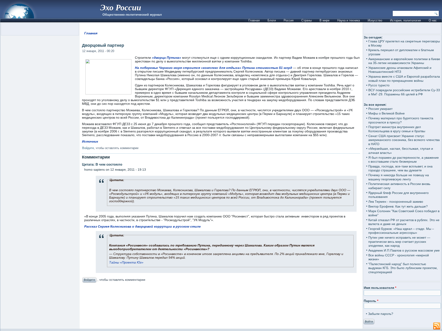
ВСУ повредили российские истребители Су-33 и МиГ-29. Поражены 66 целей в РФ (404, 92)
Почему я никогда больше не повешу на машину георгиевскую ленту (398, 177)
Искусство (375, 20)
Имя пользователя (380, 288)
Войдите (88, 148)
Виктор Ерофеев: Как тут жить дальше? (398, 206)
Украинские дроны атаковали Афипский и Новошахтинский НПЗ (399, 70)
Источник (90, 141)
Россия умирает (380, 109)
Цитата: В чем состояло (102, 164)
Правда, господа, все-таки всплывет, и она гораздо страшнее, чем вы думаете (400, 168)
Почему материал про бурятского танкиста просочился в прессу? (400, 120)
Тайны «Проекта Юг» (126, 262)
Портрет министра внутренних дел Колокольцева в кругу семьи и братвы (396, 129)
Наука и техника (348, 20)
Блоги (272, 20)
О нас (433, 20)
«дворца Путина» (166, 57)
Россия (289, 20)
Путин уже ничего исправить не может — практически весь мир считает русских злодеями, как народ (399, 241)
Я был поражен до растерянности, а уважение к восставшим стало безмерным (403, 160)
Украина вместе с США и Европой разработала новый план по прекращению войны (404, 78)
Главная (254, 20)
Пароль (371, 301)
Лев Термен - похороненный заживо (395, 201)
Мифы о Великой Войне (386, 113)
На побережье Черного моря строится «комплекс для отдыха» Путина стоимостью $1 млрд (213, 68)
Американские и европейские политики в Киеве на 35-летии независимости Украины (404, 61)
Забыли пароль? (380, 314)
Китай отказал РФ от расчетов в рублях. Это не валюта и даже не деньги (403, 222)
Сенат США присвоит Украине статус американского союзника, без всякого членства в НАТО (404, 140)
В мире (324, 20)
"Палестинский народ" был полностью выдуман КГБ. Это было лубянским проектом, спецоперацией (403, 268)
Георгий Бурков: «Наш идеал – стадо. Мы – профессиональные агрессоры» (401, 231)
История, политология (405, 20)
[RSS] (436, 326)
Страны (306, 20)
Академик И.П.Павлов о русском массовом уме (404, 250)
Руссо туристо (379, 85)
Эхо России (120, 7)
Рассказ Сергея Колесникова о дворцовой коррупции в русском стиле (142, 226)
